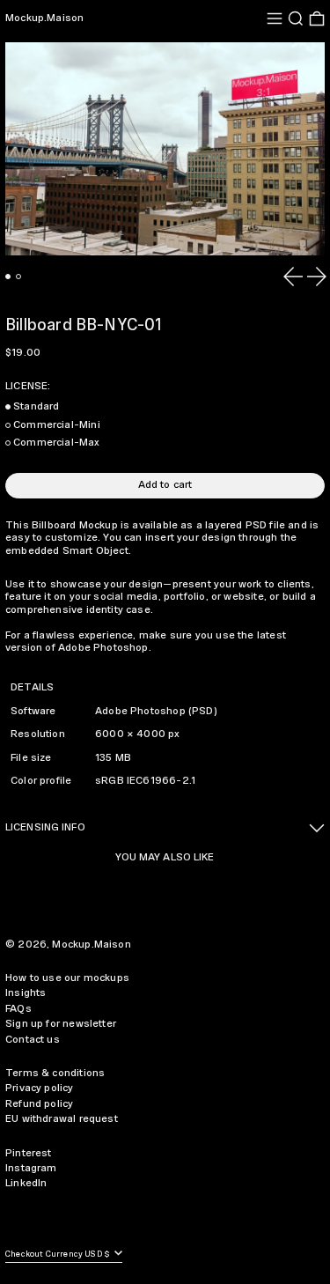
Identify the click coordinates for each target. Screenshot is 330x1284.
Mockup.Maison (44, 18)
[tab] (8, 276)
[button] (296, 18)
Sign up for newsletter (60, 1024)
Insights (25, 993)
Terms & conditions (55, 1073)
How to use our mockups (67, 978)
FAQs (18, 1009)
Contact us (32, 1039)
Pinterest (28, 1153)
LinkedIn (26, 1183)
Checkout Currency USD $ (58, 1254)
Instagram (31, 1168)
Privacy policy (39, 1088)
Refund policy (39, 1104)
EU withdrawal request (61, 1119)
